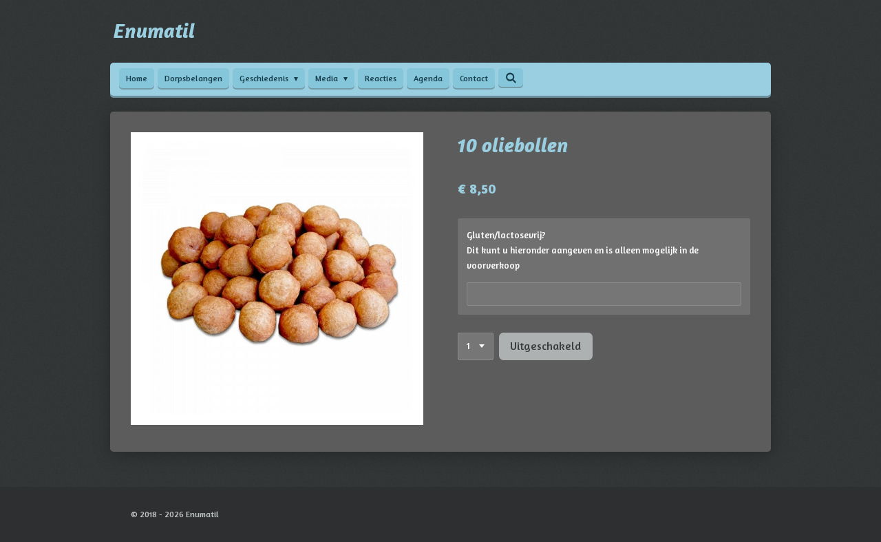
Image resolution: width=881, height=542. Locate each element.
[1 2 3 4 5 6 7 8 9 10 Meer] (475, 347)
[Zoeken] (511, 77)
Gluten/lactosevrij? (506, 234)
